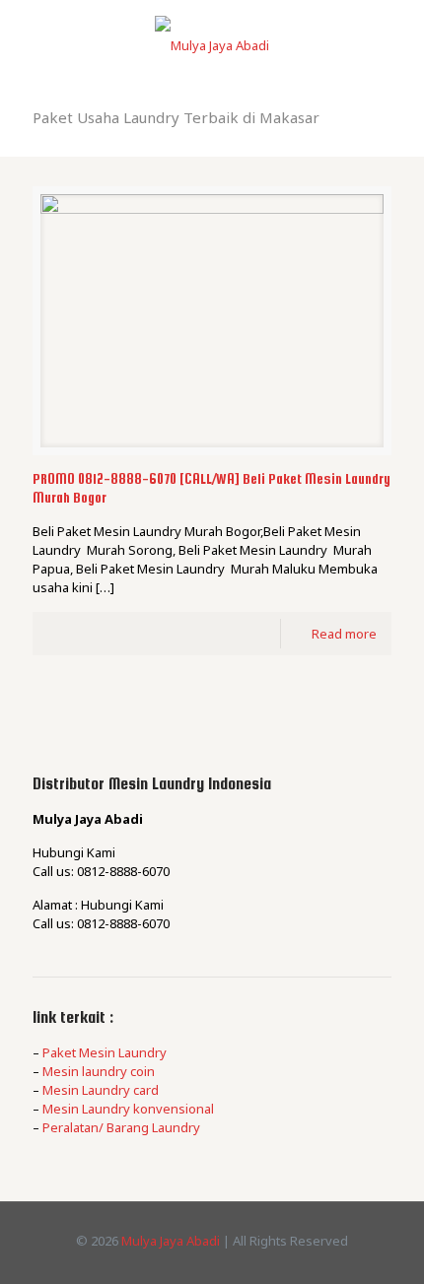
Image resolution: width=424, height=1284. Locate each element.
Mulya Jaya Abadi (170, 1241)
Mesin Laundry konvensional (128, 1108)
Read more (344, 633)
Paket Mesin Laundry (104, 1052)
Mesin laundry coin (98, 1071)
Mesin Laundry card (100, 1090)
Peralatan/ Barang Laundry (121, 1127)
